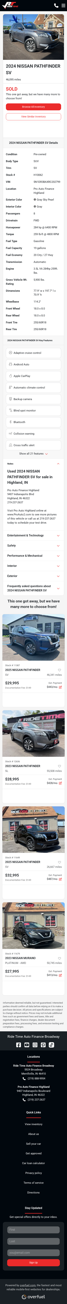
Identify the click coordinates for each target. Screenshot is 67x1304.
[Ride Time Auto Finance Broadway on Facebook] (17, 1045)
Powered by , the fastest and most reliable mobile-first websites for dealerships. (33, 1287)
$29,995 (12, 683)
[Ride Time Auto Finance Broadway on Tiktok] (50, 1045)
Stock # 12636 (12, 761)
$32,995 (12, 875)
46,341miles (54, 674)
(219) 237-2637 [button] (36, 1099)
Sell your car (33, 1143)
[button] (56, 5)
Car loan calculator (33, 1163)
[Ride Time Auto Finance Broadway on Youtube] (25, 1045)
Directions (33, 1192)
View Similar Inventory (33, 116)
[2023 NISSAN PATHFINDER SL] (33, 733)
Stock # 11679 (12, 953)
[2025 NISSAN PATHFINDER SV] (33, 637)
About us (33, 1134)
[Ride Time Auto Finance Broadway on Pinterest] (42, 1045)
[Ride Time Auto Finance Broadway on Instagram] (33, 1045)
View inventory (33, 1124)
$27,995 (12, 971)
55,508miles (54, 771)
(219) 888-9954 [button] (36, 1078)
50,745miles (54, 963)
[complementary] (56, 1293)
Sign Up (33, 1262)
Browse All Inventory (33, 106)
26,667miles (54, 867)
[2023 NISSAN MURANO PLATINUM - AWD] (33, 925)
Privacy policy (33, 1173)
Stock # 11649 (12, 857)
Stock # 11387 (12, 665)
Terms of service (34, 1182)
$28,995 (12, 779)
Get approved (33, 1153)
